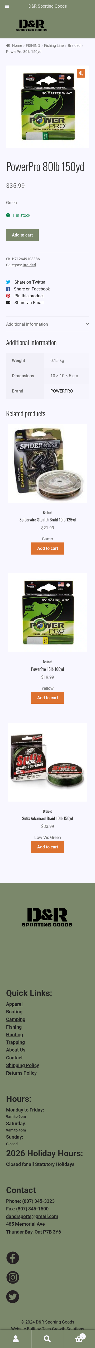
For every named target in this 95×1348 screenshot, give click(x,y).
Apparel (14, 1004)
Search (47, 1339)
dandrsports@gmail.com (32, 1216)
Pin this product (29, 295)
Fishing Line (54, 45)
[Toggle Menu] (7, 6)
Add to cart (22, 235)
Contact (14, 1057)
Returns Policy (21, 1073)
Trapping (15, 1042)
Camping (15, 1019)
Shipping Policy (22, 1065)
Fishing (14, 1027)
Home (17, 45)
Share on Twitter (30, 282)
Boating (14, 1011)
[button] (81, 73)
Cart (73, 1334)
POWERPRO (61, 391)
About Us (15, 1050)
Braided (74, 45)
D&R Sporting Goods (47, 6)
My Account (16, 1339)
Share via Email (29, 302)
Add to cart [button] (47, 548)
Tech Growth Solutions (63, 1328)
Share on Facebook (32, 288)
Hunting (14, 1034)
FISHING (33, 45)
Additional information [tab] (27, 324)
